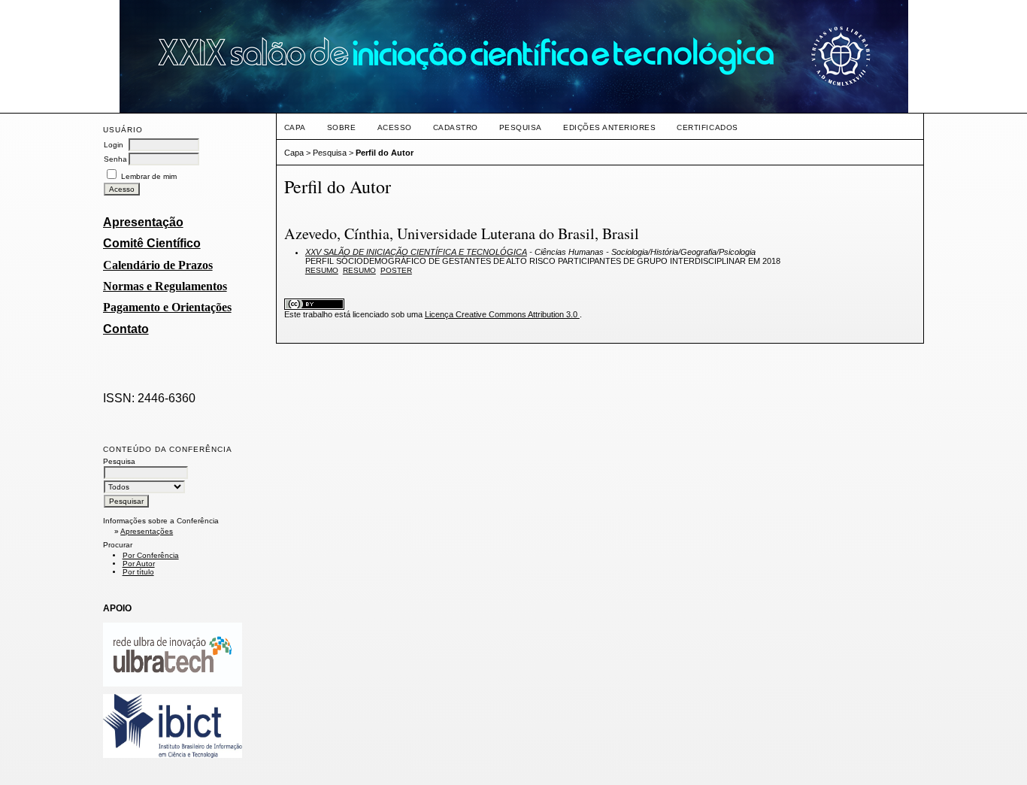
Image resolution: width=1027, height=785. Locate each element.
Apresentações (146, 531)
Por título (138, 572)
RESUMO (359, 270)
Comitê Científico (152, 243)
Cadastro (455, 127)
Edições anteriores (609, 127)
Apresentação (143, 222)
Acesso (394, 127)
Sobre (341, 127)
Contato (126, 329)
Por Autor (139, 563)
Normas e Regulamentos (165, 286)
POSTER (396, 270)
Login (113, 145)
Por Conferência (151, 555)
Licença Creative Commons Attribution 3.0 (502, 314)
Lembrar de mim (149, 176)
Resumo (321, 270)
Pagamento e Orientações (167, 307)
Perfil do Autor (385, 152)
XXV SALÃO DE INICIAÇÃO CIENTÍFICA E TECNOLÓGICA (416, 251)
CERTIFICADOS (707, 127)
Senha (115, 159)
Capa (295, 127)
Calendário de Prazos (158, 265)
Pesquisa (520, 127)
